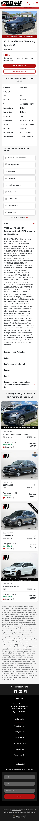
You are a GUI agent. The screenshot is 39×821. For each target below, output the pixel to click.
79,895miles (31, 589)
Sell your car (19, 732)
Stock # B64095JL (8, 583)
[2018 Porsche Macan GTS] (19, 567)
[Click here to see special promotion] (19, 8)
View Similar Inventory (19, 71)
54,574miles (31, 488)
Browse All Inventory (19, 65)
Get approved (19, 738)
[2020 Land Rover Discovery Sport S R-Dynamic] (19, 415)
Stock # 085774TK (8, 533)
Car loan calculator (19, 743)
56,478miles (31, 538)
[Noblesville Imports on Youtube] (19, 691)
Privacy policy (19, 749)
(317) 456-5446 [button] (21, 712)
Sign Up (19, 796)
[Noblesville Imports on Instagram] (24, 691)
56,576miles (31, 437)
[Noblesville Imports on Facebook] (14, 691)
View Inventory (19, 726)
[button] (29, 3)
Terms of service (19, 755)
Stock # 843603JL (8, 431)
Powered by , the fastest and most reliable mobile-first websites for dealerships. (19, 811)
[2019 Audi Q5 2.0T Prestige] (19, 466)
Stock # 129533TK (8, 482)
